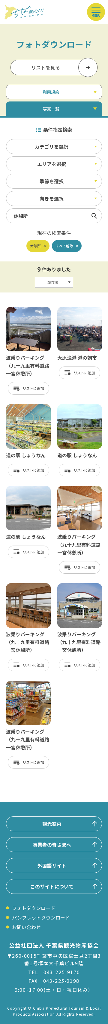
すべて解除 (64, 245)
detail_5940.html (25, 684)
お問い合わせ (26, 927)
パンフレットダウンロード (41, 917)
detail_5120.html (76, 310)
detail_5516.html (25, 310)
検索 (94, 215)
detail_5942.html (76, 489)
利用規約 (51, 92)
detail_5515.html (76, 586)
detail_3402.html (25, 489)
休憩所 (35, 245)
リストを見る (45, 67)
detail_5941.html (25, 586)
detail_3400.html (76, 407)
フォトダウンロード (33, 908)
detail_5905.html (25, 407)
